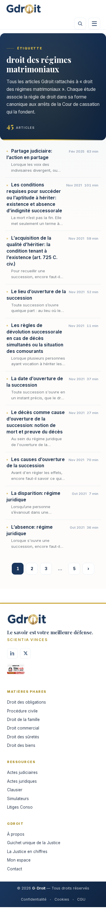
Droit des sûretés (23, 737)
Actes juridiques (22, 781)
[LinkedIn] (12, 653)
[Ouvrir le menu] (94, 23)
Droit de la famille (23, 719)
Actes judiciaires (22, 772)
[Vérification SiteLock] (15, 671)
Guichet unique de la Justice (33, 842)
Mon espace (19, 860)
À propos (15, 834)
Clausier (14, 789)
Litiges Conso (20, 807)
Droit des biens (21, 745)
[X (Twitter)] (25, 653)
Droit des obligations (26, 702)
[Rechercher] (80, 23)
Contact (14, 869)
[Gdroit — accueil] (23, 9)
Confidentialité (34, 899)
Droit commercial (23, 728)
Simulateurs (18, 798)
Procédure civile (22, 711)
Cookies (61, 899)
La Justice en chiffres (27, 851)
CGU (81, 899)
